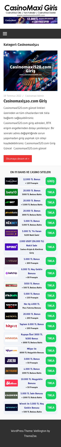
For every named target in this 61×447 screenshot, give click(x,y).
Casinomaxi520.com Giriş (25, 100)
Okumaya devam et (16, 158)
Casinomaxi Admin (34, 95)
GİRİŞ (50, 181)
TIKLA (50, 192)
